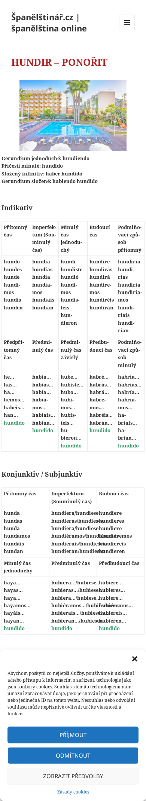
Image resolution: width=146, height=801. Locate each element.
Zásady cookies (73, 792)
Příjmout (73, 735)
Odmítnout (73, 755)
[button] (135, 659)
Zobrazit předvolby (73, 776)
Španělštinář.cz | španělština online (49, 22)
